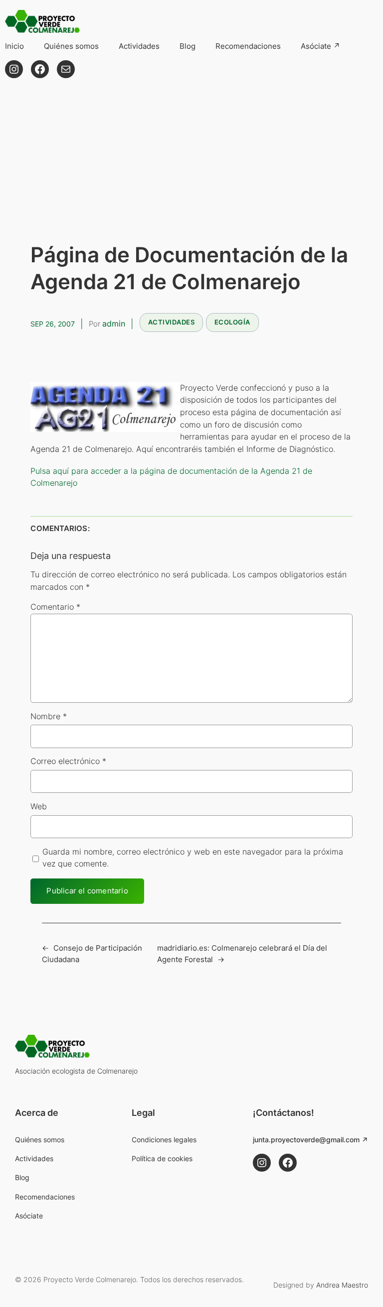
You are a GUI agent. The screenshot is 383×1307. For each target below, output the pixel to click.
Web (38, 806)
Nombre (48, 716)
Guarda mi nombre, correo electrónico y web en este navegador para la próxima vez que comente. (192, 858)
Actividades (171, 322)
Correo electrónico (68, 761)
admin (113, 323)
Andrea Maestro (342, 1285)
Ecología (232, 322)
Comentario (55, 607)
